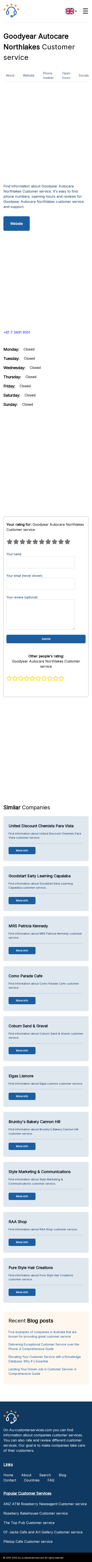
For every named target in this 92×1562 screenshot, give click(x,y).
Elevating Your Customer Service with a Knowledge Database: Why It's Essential (45, 1359)
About (10, 75)
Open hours (66, 75)
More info (22, 850)
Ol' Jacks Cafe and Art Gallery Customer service (43, 1532)
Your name (13, 554)
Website (28, 75)
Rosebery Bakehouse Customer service (35, 1513)
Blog (62, 1475)
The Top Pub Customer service (29, 1523)
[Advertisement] (46, 134)
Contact (9, 1480)
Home (8, 1475)
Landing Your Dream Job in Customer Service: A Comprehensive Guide (42, 1371)
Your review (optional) (22, 597)
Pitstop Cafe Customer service (28, 1541)
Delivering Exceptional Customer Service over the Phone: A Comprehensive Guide (44, 1347)
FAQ (50, 1480)
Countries (32, 1480)
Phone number (48, 75)
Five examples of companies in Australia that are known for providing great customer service (43, 1334)
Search (45, 1475)
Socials (84, 75)
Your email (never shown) (24, 575)
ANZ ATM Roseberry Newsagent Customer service (45, 1504)
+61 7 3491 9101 (16, 332)
